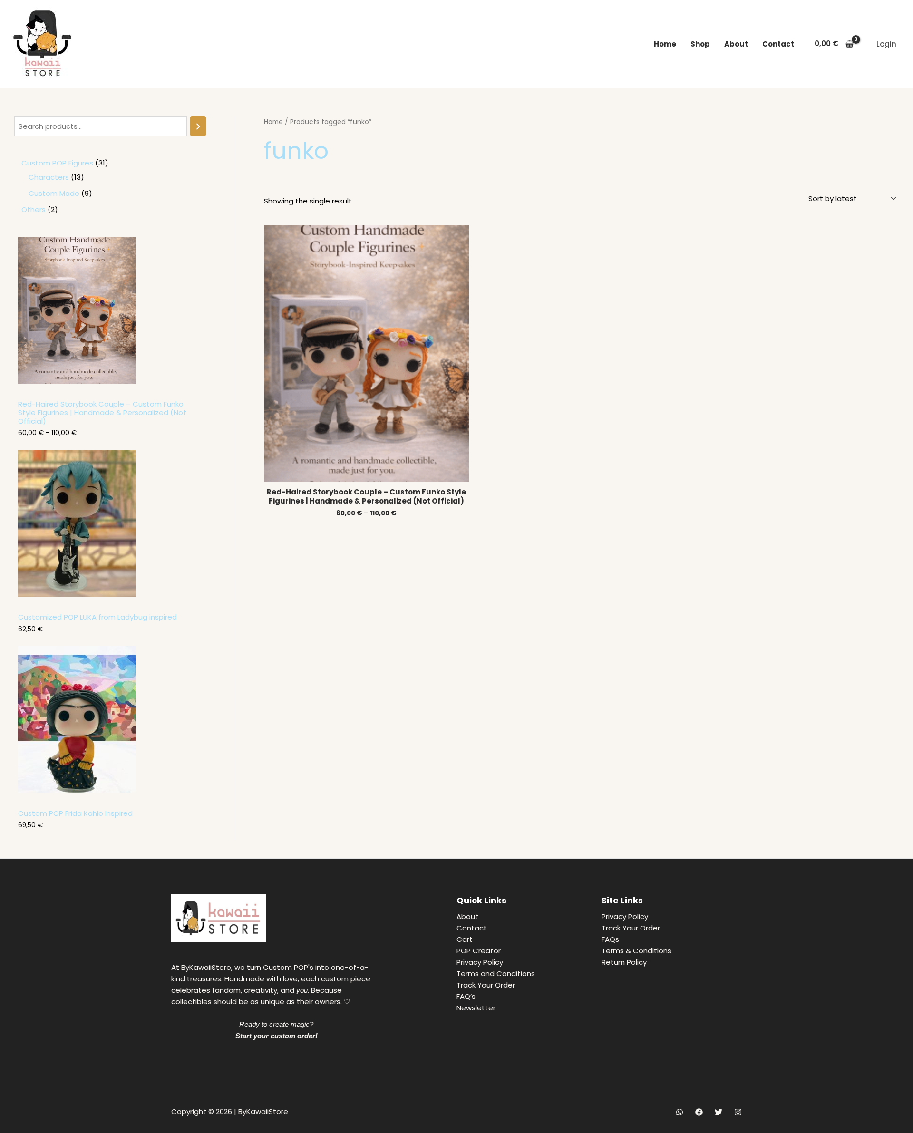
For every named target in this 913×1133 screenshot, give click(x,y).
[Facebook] (699, 1112)
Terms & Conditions (636, 951)
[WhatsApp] (679, 1112)
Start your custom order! (276, 1036)
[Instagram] (738, 1112)
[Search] (198, 126)
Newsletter (475, 1008)
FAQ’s (466, 996)
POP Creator (478, 951)
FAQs (610, 939)
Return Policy (624, 962)
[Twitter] (718, 1112)
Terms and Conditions (495, 973)
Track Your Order (485, 985)
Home (665, 44)
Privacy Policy (479, 962)
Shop (700, 44)
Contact (778, 44)
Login (886, 44)
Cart (464, 939)
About (736, 44)
